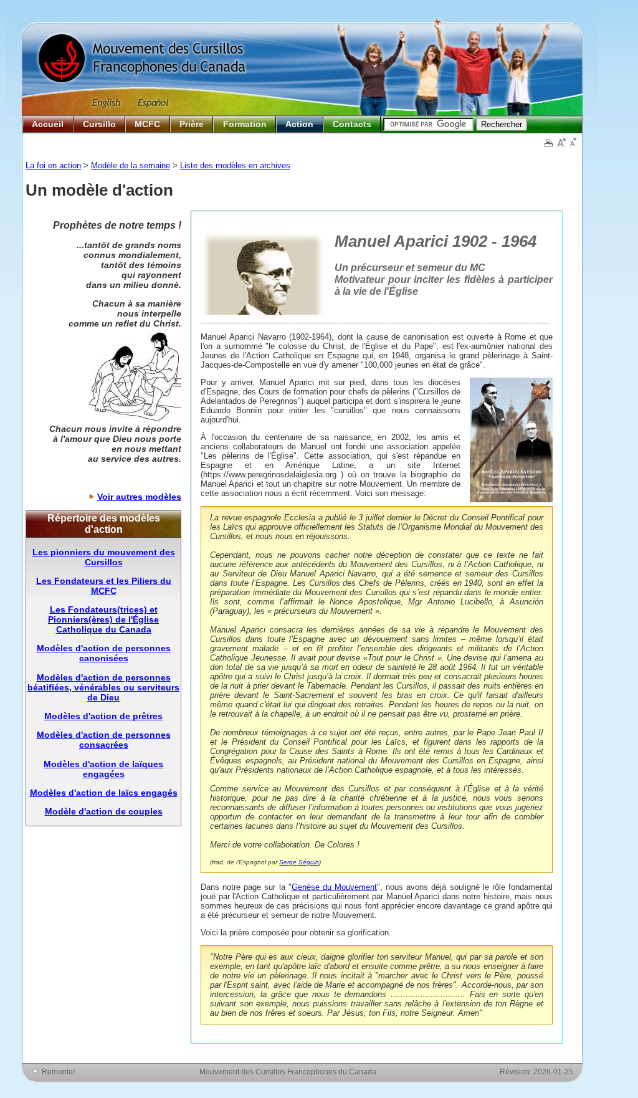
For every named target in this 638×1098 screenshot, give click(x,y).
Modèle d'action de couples (104, 811)
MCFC (147, 124)
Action (299, 124)
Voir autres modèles (139, 497)
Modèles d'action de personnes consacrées (104, 740)
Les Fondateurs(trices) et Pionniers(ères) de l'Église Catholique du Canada (103, 619)
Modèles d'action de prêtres (103, 716)
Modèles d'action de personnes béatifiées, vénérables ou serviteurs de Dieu (103, 687)
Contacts (352, 124)
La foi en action (53, 165)
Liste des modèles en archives (235, 165)
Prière (191, 124)
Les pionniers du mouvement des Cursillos (103, 557)
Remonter (58, 1071)
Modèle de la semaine (130, 165)
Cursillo (99, 124)
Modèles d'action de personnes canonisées (104, 653)
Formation (245, 124)
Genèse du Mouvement (334, 887)
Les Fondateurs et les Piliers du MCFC (103, 586)
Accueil (48, 124)
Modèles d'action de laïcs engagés (104, 793)
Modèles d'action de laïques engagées (103, 769)
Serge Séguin (299, 862)
